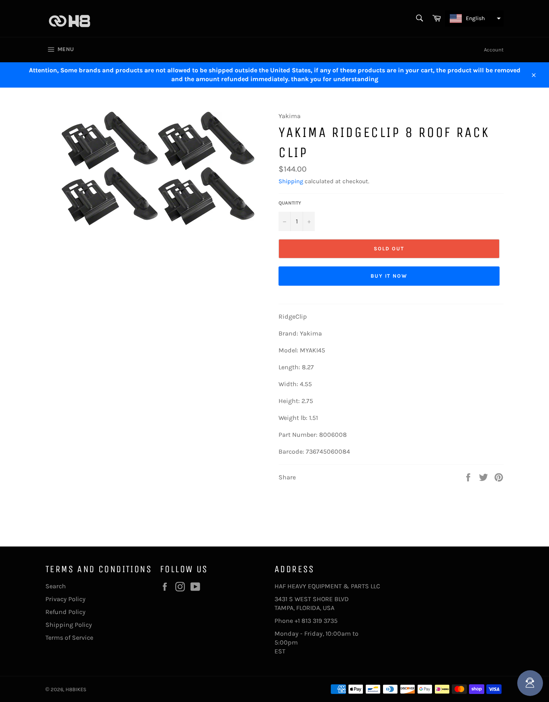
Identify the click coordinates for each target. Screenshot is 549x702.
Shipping (291, 181)
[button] (474, 18)
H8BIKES (76, 689)
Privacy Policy (65, 599)
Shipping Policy (68, 624)
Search (55, 586)
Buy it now (389, 276)
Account (494, 50)
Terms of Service (69, 637)
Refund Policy (65, 612)
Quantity (290, 203)
